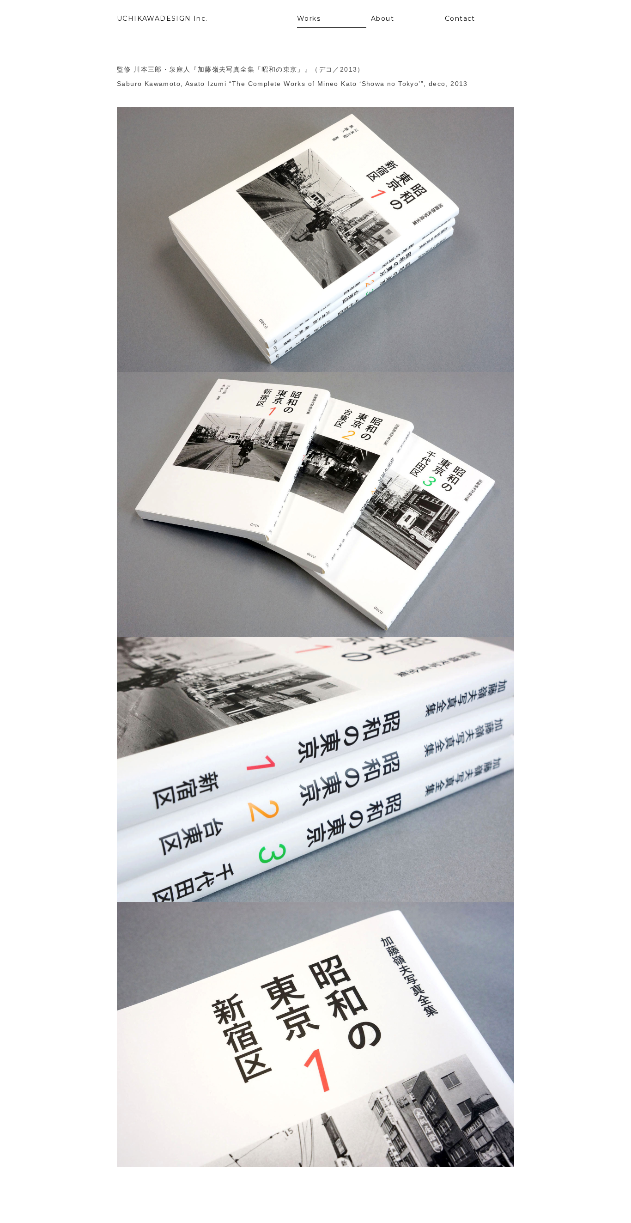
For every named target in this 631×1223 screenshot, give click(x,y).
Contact (460, 18)
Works (309, 18)
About (382, 18)
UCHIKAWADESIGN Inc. (162, 18)
